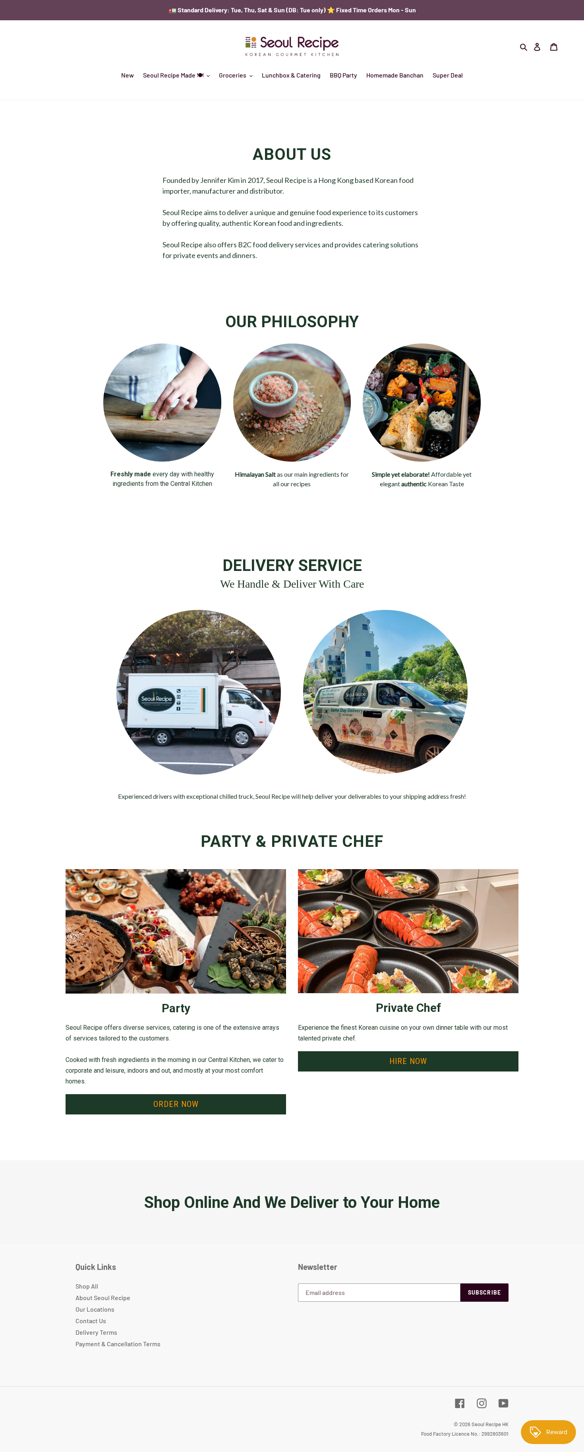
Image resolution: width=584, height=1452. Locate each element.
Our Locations (94, 1309)
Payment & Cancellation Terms (118, 1343)
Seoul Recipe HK (490, 1424)
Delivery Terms (96, 1332)
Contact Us (90, 1320)
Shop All (86, 1286)
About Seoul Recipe (102, 1297)
